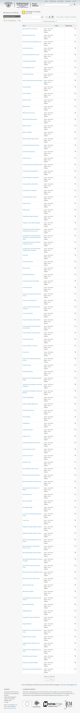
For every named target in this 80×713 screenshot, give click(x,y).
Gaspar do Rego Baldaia (28, 397)
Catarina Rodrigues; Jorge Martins (30, 171)
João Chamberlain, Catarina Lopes (30, 468)
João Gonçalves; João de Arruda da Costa (32, 481)
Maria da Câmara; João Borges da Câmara (32, 669)
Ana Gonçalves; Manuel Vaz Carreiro (31, 54)
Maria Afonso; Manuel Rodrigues (30, 662)
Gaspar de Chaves (27, 365)
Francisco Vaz (26, 352)
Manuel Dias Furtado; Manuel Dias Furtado (33, 572)
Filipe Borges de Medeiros (29, 274)
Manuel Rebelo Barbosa (28, 604)
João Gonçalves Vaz (27, 494)
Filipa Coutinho (26, 268)
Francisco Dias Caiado (28, 313)
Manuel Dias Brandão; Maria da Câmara (32, 552)
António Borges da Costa (28, 67)
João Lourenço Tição (27, 501)
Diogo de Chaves (26, 203)
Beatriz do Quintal (27, 125)
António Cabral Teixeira (28, 74)
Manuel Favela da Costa (28, 585)
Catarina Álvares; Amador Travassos (31, 145)
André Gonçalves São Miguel (29, 61)
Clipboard (74, 4)
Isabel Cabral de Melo (28, 429)
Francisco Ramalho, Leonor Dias (30, 345)
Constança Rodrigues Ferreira (29, 197)
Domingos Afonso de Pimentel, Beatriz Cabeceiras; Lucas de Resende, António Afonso (32, 237)
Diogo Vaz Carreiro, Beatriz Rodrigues (31, 222)
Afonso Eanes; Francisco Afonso (30, 28)
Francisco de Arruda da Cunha (30, 300)
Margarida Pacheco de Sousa (29, 636)
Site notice (68, 1)
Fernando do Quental (28, 261)
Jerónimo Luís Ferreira (28, 455)
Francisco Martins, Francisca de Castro (31, 332)
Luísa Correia (26, 520)
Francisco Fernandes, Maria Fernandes (32, 319)
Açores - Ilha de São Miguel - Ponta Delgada (14, 20)
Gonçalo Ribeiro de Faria (28, 410)
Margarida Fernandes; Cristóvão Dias (31, 617)
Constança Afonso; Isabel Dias (30, 190)
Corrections (53, 1)
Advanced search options (49, 21)
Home (46, 1)
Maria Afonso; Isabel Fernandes (30, 656)
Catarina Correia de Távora (29, 151)
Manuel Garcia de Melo (28, 591)
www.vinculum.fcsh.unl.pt (10, 708)
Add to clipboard (75, 28)
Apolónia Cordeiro (27, 100)
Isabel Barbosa (26, 423)
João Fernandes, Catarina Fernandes (31, 475)
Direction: (67, 17)
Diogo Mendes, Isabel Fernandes (30, 216)
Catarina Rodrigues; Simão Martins (31, 177)
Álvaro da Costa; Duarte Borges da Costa (32, 41)
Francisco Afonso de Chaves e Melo (31, 281)
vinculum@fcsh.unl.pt (12, 704)
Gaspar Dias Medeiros (28, 371)
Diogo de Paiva (26, 210)
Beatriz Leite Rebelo (27, 132)
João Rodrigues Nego (27, 507)
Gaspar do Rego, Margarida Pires (30, 404)
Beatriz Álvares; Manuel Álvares (30, 119)
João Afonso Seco (27, 462)
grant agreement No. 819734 (62, 695)
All (4, 18)
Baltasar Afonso (26, 106)
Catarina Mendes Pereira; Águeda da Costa (32, 164)
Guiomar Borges (26, 417)
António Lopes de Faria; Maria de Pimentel (32, 80)
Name (24, 25)
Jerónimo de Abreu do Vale (29, 449)
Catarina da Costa (27, 158)
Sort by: (58, 17)
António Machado (27, 87)
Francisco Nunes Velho (28, 339)
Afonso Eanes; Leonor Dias (29, 35)
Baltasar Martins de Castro (29, 113)
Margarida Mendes (27, 623)
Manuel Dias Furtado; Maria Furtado (31, 578)
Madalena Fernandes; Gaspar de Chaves (32, 533)
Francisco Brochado (27, 287)
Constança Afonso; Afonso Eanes (30, 184)
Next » (51, 679)
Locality (56, 25)
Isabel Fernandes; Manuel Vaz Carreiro (31, 442)
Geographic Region (9, 16)
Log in (74, 1)
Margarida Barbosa (27, 611)
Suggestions (60, 1)
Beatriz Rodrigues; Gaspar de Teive (31, 138)
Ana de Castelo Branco (28, 48)
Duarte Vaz (25, 255)
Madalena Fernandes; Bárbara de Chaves (32, 526)
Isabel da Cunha (26, 436)
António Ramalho (27, 93)
